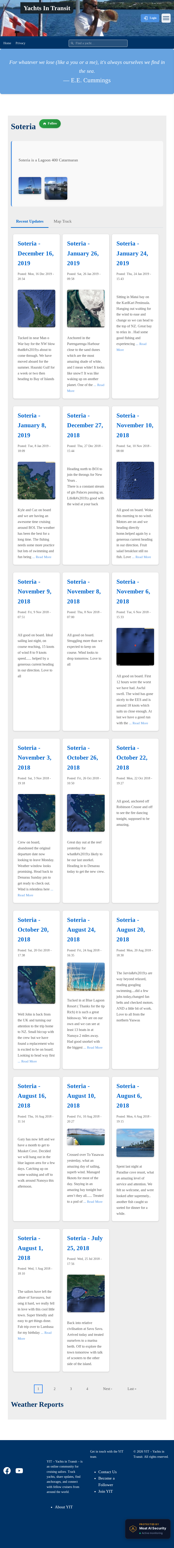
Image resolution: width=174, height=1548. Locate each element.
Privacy (20, 43)
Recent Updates (30, 221)
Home (7, 43)
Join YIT (105, 1491)
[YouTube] (20, 1470)
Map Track (63, 221)
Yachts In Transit (47, 8)
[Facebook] (7, 1470)
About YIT (64, 1507)
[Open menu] (166, 18)
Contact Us (107, 1472)
